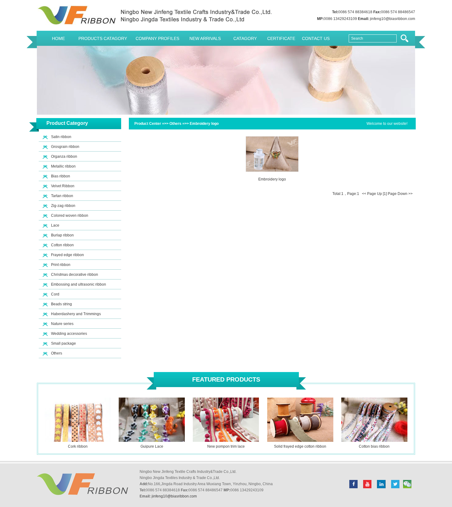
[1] (385, 194)
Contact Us (316, 38)
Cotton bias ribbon (374, 446)
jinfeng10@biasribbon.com (392, 19)
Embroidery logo (204, 123)
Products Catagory (102, 38)
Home (58, 38)
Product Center (147, 123)
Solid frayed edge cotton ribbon (300, 446)
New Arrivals (205, 38)
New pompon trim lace (226, 446)
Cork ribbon (78, 446)
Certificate (281, 38)
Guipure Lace (152, 446)
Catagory (245, 38)
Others (175, 123)
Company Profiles (157, 38)
